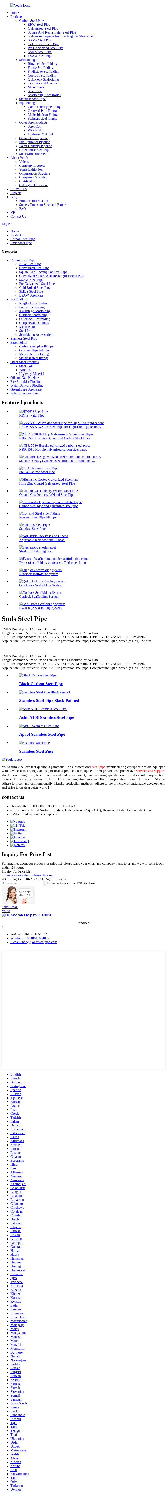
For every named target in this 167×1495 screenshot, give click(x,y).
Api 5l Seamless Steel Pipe (42, 734)
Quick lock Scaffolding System (40, 585)
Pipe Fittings (27, 103)
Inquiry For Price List (16, 871)
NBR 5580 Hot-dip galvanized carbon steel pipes (53, 449)
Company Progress (32, 165)
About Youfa (19, 157)
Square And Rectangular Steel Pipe (52, 32)
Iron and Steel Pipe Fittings (37, 517)
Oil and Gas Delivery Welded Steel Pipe (46, 495)
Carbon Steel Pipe (31, 20)
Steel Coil (34, 126)
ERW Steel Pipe (39, 24)
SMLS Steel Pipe (40, 52)
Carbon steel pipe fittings (45, 107)
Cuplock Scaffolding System (38, 596)
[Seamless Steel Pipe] (34, 743)
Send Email (10, 907)
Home (14, 13)
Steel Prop (35, 91)
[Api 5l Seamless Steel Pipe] (39, 726)
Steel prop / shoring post (35, 551)
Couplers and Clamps (42, 83)
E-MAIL (16, 814)
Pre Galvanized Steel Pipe (45, 48)
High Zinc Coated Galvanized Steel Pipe (47, 483)
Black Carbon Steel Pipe (41, 683)
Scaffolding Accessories (44, 95)
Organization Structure (34, 173)
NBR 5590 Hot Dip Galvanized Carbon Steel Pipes (54, 438)
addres (14, 810)
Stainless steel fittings (42, 118)
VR (12, 212)
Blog (13, 197)
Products (16, 16)
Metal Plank (36, 87)
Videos (24, 161)
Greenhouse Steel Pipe (34, 150)
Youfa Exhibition (31, 169)
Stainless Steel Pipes (33, 528)
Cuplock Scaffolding (42, 75)
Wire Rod (34, 130)
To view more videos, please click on (27, 875)
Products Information (33, 201)
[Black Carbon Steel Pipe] (37, 675)
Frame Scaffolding (40, 67)
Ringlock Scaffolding (42, 63)
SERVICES (18, 189)
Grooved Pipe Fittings (43, 110)
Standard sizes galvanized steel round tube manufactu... (57, 461)
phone (14, 806)
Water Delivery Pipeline (35, 146)
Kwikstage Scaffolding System (40, 608)
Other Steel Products (33, 122)
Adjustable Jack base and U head (42, 540)
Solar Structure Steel (33, 154)
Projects (15, 193)
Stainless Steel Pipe (32, 99)
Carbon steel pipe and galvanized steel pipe (48, 506)
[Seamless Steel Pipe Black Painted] (44, 692)
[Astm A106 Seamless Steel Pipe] (43, 709)
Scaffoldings (27, 60)
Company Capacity (32, 177)
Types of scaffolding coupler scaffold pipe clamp (52, 562)
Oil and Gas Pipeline (33, 138)
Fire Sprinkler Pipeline (34, 142)
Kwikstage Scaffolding (43, 71)
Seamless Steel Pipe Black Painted (49, 700)
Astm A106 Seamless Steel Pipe (46, 717)
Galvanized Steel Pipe (43, 28)
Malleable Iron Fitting (43, 114)
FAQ (22, 208)
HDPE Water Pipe (31, 415)
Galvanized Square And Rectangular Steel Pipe (60, 36)
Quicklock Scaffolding (43, 79)
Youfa (6, 911)
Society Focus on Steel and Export (43, 204)
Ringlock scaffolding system (38, 574)
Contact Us (18, 216)
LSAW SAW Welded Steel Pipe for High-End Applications (60, 427)
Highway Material (40, 134)
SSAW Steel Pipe (40, 40)
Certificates (27, 181)
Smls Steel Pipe (21, 243)
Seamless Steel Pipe (36, 751)
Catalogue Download (33, 185)
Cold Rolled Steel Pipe (43, 44)
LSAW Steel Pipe (40, 56)
